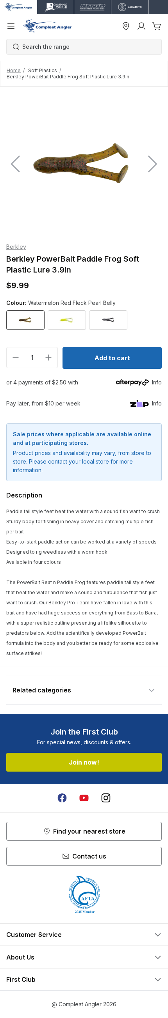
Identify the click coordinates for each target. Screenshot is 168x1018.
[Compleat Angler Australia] (47, 26)
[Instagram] (106, 798)
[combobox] (88, 46)
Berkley (16, 246)
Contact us (89, 856)
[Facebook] (62, 798)
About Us (20, 957)
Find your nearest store (89, 831)
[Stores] (125, 26)
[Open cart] (157, 26)
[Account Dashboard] (141, 26)
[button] (152, 164)
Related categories (42, 690)
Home (14, 70)
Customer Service (34, 934)
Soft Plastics (42, 70)
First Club (21, 979)
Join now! (84, 762)
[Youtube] (84, 798)
